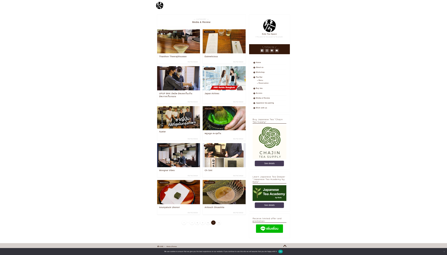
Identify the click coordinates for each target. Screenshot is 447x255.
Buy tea (259, 88)
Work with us (261, 108)
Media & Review (263, 98)
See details (269, 163)
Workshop (260, 72)
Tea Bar (259, 77)
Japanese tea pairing (265, 103)
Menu (261, 80)
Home (258, 62)
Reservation (264, 83)
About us (260, 67)
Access (259, 93)
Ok (280, 251)
